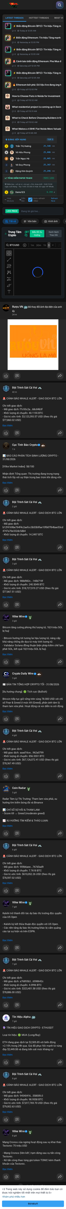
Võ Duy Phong (23, 165)
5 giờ (14, 792)
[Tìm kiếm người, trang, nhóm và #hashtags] (59, 5)
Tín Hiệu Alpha (21, 1016)
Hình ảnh (53, 221)
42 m (14, 392)
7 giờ (14, 907)
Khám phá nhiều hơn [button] (14, 1196)
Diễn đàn (23, 199)
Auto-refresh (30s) (39, 199)
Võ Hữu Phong (23, 152)
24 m (14, 314)
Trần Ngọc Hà (22, 158)
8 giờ (14, 1078)
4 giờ (14, 735)
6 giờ (14, 849)
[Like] (33, 377)
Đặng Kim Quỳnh (24, 171)
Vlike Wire (18, 616)
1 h (13, 449)
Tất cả (12, 221)
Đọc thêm (8, 425)
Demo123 (20, 192)
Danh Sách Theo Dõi (54, 233)
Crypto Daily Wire (23, 673)
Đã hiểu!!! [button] (33, 1203)
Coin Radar (19, 788)
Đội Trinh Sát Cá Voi (24, 387)
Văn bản (31, 221)
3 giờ (14, 564)
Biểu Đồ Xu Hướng (37, 233)
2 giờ (14, 506)
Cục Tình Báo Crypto (25, 444)
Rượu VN (17, 306)
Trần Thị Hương (23, 146)
